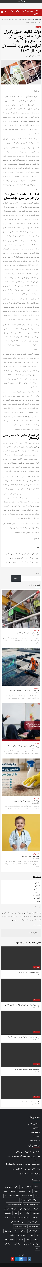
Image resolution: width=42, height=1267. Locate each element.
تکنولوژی (36, 14)
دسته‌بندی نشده (35, 889)
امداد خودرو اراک (35, 1140)
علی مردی (28, 56)
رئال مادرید (38, 919)
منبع (38, 547)
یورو (37, 1248)
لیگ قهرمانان (21, 1235)
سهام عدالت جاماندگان (17, 1222)
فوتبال (24, 920)
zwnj (39, 913)
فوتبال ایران (8, 1231)
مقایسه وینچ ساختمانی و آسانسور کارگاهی (28, 633)
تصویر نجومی (21, 913)
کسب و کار (6, 11)
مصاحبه (12, 1235)
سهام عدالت (35, 1217)
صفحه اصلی (35, 11)
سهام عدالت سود (33, 1226)
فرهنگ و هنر (14, 11)
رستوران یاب (36, 1136)
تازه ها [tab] (37, 585)
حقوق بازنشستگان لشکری (11, 562)
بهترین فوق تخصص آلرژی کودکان (30, 856)
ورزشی (29, 11)
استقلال (35, 913)
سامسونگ (28, 919)
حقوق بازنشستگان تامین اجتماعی (22, 558)
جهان (36, 1195)
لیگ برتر (20, 920)
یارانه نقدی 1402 (9, 1239)
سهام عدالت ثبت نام (32, 1222)
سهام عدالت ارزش (23, 1217)
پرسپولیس (15, 920)
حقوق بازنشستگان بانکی (34, 558)
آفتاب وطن (22, 1255)
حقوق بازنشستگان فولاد (34, 562)
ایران (30, 913)
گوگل (27, 1239)
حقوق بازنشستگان (30, 554)
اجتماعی (20, 11)
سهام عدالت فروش (20, 1226)
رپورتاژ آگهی (36, 1128)
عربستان (23, 1231)
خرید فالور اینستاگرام (33, 933)
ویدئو (23, 1)
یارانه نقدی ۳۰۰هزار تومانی (31, 1244)
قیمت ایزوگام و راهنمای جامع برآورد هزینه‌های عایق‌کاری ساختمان (22, 691)
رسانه (27, 1213)
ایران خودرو (8, 1187)
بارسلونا (36, 1191)
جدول (13, 913)
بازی (26, 912)
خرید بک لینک (35, 1132)
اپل (32, 913)
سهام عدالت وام (33, 1231)
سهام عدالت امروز (10, 1217)
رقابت (34, 920)
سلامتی (25, 11)
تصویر (20, 1)
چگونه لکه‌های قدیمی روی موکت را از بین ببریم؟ (26, 801)
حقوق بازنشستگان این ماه (9, 554)
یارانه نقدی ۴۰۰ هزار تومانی (12, 1244)
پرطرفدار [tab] (30, 585)
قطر (37, 1235)
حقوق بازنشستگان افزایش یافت (29, 1200)
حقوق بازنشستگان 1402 (21, 554)
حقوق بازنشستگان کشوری (23, 562)
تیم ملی (17, 913)
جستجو (38, 573)
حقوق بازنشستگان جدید (9, 558)
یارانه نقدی (20, 1239)
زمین (31, 920)
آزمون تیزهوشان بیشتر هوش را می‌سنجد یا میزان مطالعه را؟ (23, 746)
